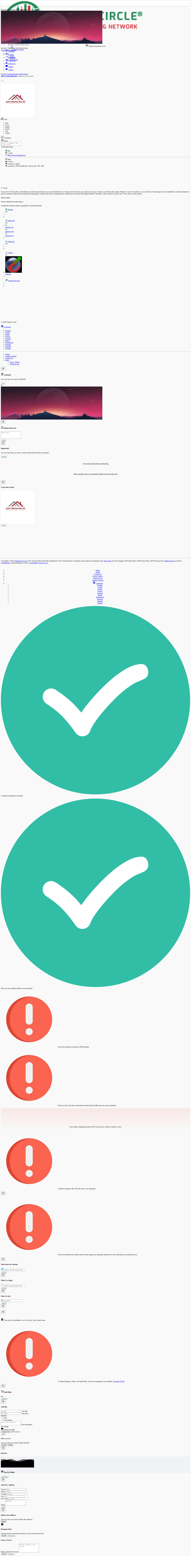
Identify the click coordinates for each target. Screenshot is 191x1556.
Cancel (4, 1445)
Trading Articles (10, 356)
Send (3, 440)
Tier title (25, 1411)
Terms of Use (14, 364)
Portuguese (9, 342)
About (7, 354)
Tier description (26, 1424)
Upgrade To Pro (119, 1381)
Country (4, 1494)
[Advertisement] (71, 304)
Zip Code (4, 1499)
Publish (4, 1398)
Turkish (8, 348)
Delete (4, 457)
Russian (8, 344)
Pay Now (5, 1477)
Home (98, 570)
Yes (3, 383)
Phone (3, 1492)
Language (7, 327)
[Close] (3, 369)
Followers (11, 242)
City (2, 1496)
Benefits (4, 1416)
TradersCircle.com (20, 561)
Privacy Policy (15, 362)
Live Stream (8, 1420)
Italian (7, 341)
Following (11, 221)
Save (3, 525)
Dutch (7, 335)
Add (3, 1434)
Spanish (8, 346)
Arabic (7, 333)
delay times (108, 561)
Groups (10, 253)
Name (3, 1489)
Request (11, 1554)
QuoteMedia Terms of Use (38, 563)
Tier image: (5, 1426)
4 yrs (2, 80)
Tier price (25, 1413)
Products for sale (14, 281)
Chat (5, 1418)
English (8, 331)
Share (4, 1272)
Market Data (168, 561)
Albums (10, 210)
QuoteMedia (5, 563)
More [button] (7, 360)
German (8, 339)
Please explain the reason (9, 1552)
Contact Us (9, 358)
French (7, 337)
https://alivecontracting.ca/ (17, 155)
